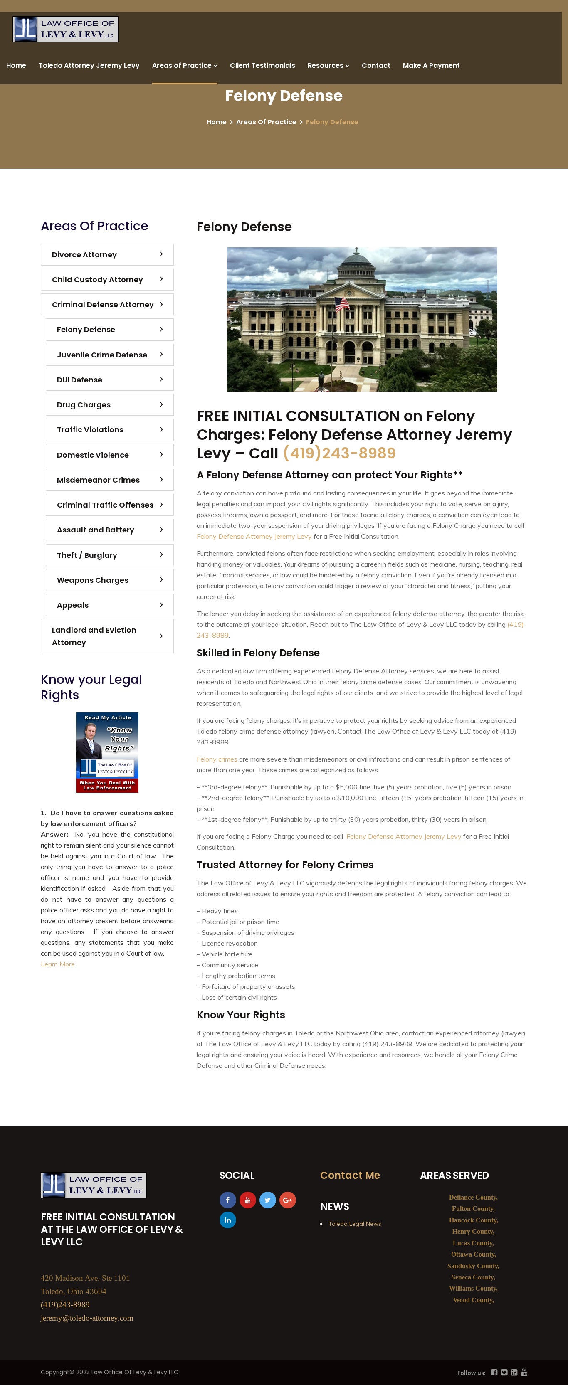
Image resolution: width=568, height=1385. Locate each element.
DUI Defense (79, 380)
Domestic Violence (93, 455)
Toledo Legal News (354, 1223)
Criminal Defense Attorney (103, 304)
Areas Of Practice (266, 122)
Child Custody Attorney (97, 279)
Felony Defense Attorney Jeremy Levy (254, 536)
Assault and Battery (95, 530)
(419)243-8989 (339, 453)
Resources (325, 65)
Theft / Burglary (87, 555)
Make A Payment (431, 65)
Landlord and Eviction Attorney (94, 636)
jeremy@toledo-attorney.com (87, 1318)
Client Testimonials (262, 65)
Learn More (58, 964)
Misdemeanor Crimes (98, 480)
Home (16, 65)
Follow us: (471, 1373)
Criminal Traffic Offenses (105, 505)
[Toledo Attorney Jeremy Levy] (65, 29)
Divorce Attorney (84, 254)
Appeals (73, 605)
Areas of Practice (182, 65)
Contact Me (350, 1175)
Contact (376, 65)
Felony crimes (217, 759)
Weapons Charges (92, 580)
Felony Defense (86, 329)
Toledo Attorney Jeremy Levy (89, 65)
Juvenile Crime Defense (102, 355)
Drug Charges (84, 404)
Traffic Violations (90, 429)
